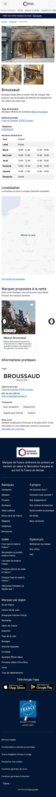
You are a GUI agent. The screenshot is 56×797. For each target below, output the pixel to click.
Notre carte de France (12, 516)
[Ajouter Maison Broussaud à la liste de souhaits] (31, 305)
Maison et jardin (32, 10)
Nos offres (35, 549)
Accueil (4, 22)
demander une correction (13, 429)
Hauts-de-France (9, 625)
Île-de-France (8, 605)
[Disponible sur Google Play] (41, 686)
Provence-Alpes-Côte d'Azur (15, 662)
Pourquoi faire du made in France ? (13, 579)
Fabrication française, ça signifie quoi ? (13, 587)
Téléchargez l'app (28, 679)
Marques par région (14, 600)
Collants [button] (31, 413)
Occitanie (6, 652)
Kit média (34, 516)
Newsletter (7, 531)
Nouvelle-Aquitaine (10, 646)
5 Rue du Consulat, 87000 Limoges (17, 120)
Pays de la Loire (9, 636)
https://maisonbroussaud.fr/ (14, 396)
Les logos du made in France (11, 562)
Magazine (6, 521)
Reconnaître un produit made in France (12, 554)
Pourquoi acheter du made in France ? (14, 571)
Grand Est (6, 631)
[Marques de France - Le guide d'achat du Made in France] (28, 4)
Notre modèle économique (42, 510)
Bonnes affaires (8, 10)
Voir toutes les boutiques (13, 279)
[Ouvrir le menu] (5, 4)
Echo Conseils (33, 789)
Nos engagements (38, 500)
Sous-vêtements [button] (11, 407)
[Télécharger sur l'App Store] (14, 687)
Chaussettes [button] (29, 407)
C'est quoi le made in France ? (11, 545)
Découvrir (37, 16)
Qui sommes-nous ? (38, 489)
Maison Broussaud (39, 112)
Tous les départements (12, 673)
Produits (5, 500)
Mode (20, 10)
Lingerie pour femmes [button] (13, 413)
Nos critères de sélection (41, 505)
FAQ (31, 554)
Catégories (7, 489)
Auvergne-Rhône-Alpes (12, 657)
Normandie (6, 620)
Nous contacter (37, 521)
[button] (28, 761)
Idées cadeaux (8, 510)
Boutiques (13, 22)
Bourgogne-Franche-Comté (14, 615)
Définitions (6, 526)
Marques (6, 495)
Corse (4, 667)
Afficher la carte (28, 235)
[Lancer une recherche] (51, 4)
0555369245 (7, 129)
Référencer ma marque (40, 544)
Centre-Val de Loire (10, 610)
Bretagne (6, 641)
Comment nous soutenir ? (41, 495)
